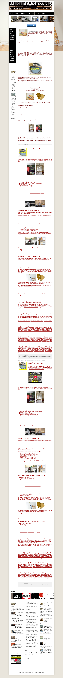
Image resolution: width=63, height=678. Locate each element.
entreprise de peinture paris (29, 658)
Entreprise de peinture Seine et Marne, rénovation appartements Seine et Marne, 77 (19, 625)
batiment (35, 356)
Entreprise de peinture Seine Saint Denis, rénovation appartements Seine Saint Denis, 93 (19, 613)
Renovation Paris (42, 658)
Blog (48, 13)
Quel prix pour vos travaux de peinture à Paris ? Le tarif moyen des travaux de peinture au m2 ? (31, 634)
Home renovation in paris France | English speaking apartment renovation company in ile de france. (32, 643)
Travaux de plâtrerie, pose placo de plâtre (16, 649)
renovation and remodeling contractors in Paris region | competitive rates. (47, 637)
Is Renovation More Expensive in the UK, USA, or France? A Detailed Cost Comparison (32, 619)
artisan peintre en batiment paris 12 (30, 356)
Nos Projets (31, 13)
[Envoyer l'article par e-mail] (22, 144)
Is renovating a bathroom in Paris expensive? (31, 638)
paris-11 (39, 584)
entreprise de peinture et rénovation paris (19, 603)
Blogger (43, 672)
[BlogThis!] (25, 144)
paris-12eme (44, 356)
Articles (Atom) (24, 588)
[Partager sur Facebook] (26, 144)
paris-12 (39, 356)
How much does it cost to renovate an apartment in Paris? (13, 107)
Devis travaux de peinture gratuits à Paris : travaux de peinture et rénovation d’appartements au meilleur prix (48, 619)
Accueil (11, 13)
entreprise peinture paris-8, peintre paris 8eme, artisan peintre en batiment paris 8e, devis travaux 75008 (48, 649)
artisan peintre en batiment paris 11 (29, 584)
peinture (30, 357)
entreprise (37, 356)
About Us (17, 13)
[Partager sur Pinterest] (27, 144)
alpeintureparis (42, 655)
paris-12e (42, 356)
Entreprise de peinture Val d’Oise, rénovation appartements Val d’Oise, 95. (19, 631)
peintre (48, 356)
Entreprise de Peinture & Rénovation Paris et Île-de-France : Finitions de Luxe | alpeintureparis (48, 608)
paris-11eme (43, 584)
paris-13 (47, 356)
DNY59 (38, 672)
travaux (32, 357)
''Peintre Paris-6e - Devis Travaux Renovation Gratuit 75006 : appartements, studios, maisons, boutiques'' (19, 637)
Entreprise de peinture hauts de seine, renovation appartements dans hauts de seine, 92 (18, 644)
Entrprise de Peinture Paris (32, 31)
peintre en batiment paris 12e (26, 357)
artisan (25, 356)
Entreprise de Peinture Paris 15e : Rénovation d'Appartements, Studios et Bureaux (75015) (31, 630)
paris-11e (41, 584)
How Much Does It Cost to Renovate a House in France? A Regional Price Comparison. (13, 83)
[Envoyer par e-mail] (24, 144)
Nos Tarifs (38, 13)
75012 (23, 356)
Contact (43, 13)
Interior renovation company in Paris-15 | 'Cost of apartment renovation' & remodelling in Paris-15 (17, 619)
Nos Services (24, 13)
